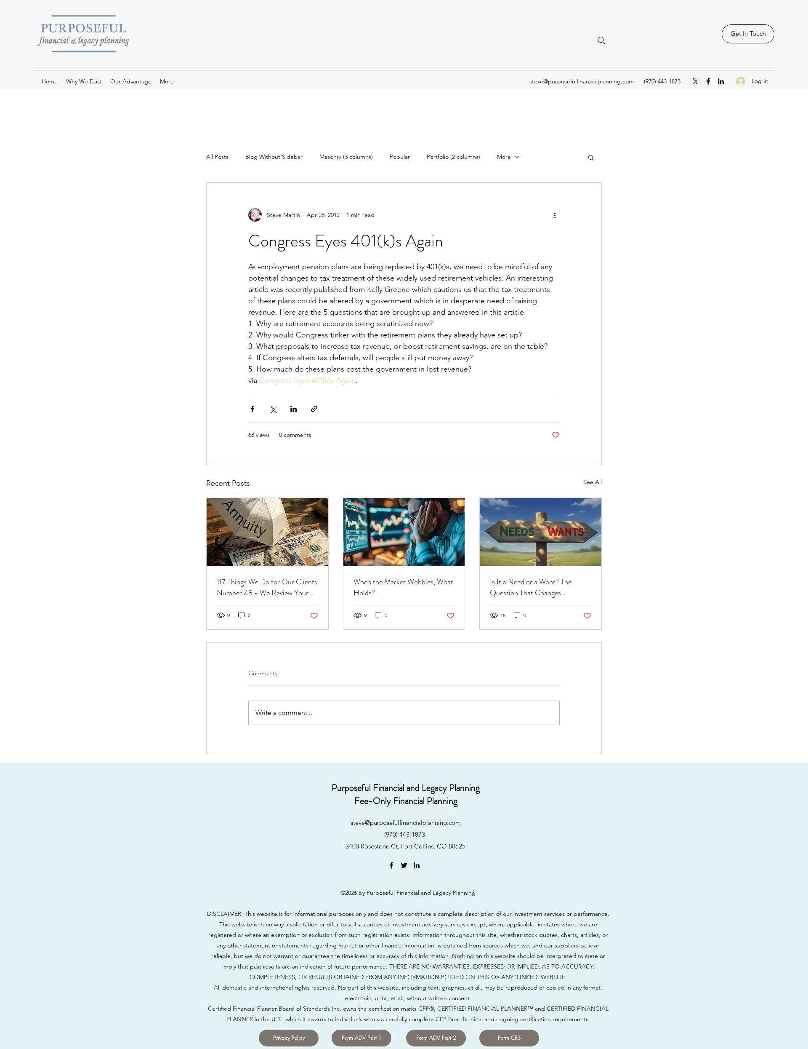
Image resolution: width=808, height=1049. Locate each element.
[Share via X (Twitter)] (273, 409)
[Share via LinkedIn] (294, 409)
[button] (591, 157)
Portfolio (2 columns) (453, 157)
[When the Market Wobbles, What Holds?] (404, 532)
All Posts (217, 157)
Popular (400, 157)
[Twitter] (404, 865)
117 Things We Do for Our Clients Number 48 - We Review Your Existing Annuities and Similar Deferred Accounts (267, 587)
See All (592, 482)
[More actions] (555, 215)
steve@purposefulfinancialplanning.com (581, 81)
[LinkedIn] (721, 81)
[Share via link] (314, 409)
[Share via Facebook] (252, 409)
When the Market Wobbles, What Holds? (403, 587)
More (504, 157)
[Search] (601, 40)
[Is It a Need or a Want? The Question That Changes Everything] (540, 532)
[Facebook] (708, 81)
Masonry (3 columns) (346, 157)
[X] (695, 81)
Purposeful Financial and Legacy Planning (406, 787)
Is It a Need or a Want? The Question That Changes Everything (530, 587)
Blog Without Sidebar (274, 157)
